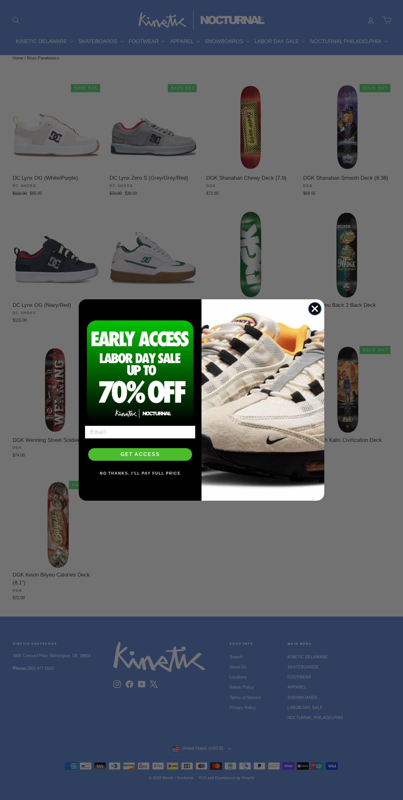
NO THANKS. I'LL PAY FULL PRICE (140, 473)
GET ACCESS (140, 454)
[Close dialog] (315, 308)
